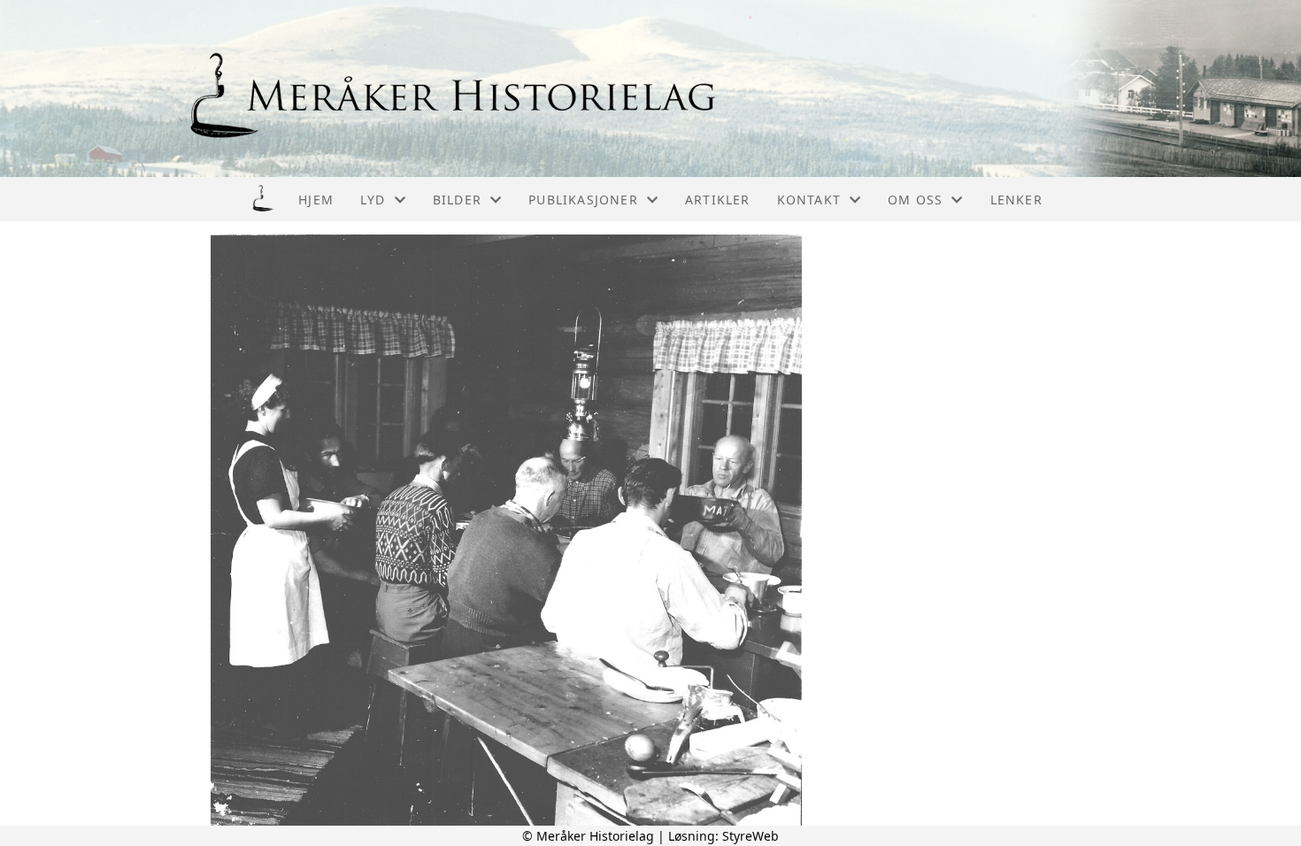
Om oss (915, 199)
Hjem (316, 199)
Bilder (457, 199)
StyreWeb (750, 835)
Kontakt (809, 199)
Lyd (373, 199)
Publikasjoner (583, 199)
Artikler (718, 199)
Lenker (1016, 199)
